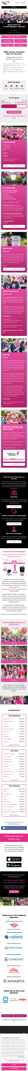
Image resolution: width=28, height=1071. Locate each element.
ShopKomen (7, 614)
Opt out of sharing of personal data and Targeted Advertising (14, 1060)
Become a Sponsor (20, 1015)
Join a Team (20, 41)
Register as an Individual (14, 36)
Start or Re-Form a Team (7, 41)
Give (14, 541)
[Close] (26, 1035)
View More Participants (14, 744)
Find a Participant (14, 523)
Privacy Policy (21, 1056)
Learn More (14, 165)
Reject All (14, 1064)
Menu (23, 2)
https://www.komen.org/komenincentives (12, 589)
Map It (14, 61)
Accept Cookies (14, 1068)
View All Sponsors (7, 1015)
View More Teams (14, 779)
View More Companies (14, 815)
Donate (14, 7)
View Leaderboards (14, 112)
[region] (14, 1052)
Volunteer (20, 45)
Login (17, 2)
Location (5, 153)
